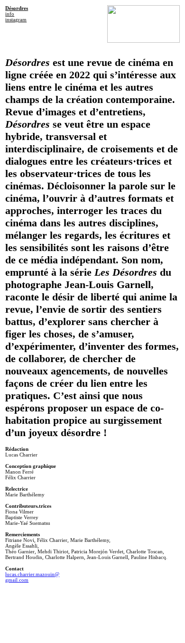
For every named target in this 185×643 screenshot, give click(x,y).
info (9, 14)
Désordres (16, 8)
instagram (16, 19)
